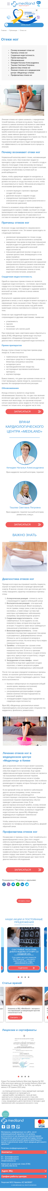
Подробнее (23, 968)
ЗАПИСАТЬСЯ (22, 411)
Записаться (25, 25)
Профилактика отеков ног (21, 75)
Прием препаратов (19, 58)
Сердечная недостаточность (22, 55)
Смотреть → (15, 1017)
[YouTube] (13, 1126)
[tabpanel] (24, 950)
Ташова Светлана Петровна (22, 65)
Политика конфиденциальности (14, 1148)
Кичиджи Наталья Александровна (25, 63)
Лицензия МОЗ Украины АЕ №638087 (16, 1182)
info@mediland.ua (8, 1161)
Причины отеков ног (19, 53)
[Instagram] (8, 1126)
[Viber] (18, 1126)
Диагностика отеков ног (20, 68)
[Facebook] (3, 1126)
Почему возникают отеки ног (22, 50)
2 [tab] (22, 977)
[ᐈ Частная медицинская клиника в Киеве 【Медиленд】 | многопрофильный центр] (23, 4)
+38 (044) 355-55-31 (9, 1166)
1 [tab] (18, 977)
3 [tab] (25, 977)
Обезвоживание (17, 60)
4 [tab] (28, 977)
